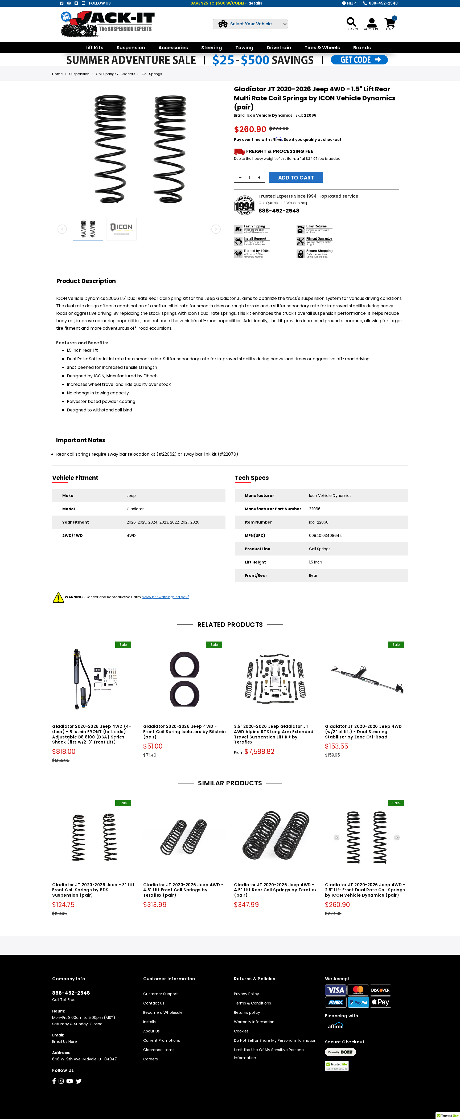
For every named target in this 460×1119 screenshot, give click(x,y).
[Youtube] (83, 3)
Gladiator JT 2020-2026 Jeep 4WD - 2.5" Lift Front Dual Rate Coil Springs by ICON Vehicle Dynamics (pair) (365, 890)
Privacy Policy (246, 994)
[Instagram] (69, 3)
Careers (150, 1059)
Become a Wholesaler (163, 1012)
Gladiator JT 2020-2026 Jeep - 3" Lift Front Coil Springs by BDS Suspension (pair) (93, 890)
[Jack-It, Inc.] (114, 24)
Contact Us (153, 1003)
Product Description (86, 281)
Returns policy (247, 1012)
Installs (149, 1021)
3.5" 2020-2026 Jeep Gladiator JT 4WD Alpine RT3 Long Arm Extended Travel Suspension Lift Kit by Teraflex (273, 734)
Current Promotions (161, 1040)
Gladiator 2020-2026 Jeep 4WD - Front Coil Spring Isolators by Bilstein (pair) (184, 732)
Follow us (100, 3)
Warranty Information (254, 1021)
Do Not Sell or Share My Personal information (275, 1040)
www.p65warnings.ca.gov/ (165, 596)
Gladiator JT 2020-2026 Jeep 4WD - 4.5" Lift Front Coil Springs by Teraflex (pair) (183, 890)
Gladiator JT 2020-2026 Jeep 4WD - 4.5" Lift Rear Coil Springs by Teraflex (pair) (275, 890)
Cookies (241, 1031)
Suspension (79, 73)
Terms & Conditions (252, 1003)
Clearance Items (158, 1049)
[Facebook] (61, 3)
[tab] (89, 281)
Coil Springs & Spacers (115, 73)
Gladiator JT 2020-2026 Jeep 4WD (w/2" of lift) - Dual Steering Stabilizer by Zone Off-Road (363, 732)
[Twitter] (76, 3)
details (255, 3)
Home (57, 73)
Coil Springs (152, 73)
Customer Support (160, 994)
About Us (151, 1031)
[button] (221, 150)
